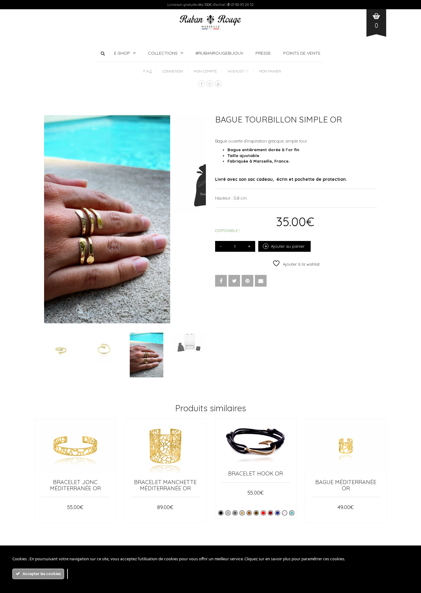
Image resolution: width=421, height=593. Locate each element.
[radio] (221, 420)
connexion (172, 71)
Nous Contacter (306, 469)
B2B (159, 469)
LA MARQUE (253, 469)
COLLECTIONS (163, 53)
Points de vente (302, 53)
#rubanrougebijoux (219, 53)
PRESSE (263, 53)
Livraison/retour (189, 469)
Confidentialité (131, 469)
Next (202, 157)
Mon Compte (205, 71)
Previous (47, 157)
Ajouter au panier (288, 246)
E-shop (122, 53)
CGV (102, 469)
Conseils (224, 469)
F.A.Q (147, 71)
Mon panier (270, 71)
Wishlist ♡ (237, 71)
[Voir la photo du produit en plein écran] (195, 204)
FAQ (276, 469)
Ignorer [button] (7, 486)
